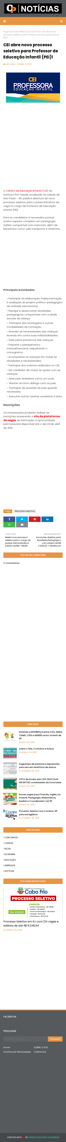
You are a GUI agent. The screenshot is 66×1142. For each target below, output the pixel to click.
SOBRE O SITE (41, 1047)
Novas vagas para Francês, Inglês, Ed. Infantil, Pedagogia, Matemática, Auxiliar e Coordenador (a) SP (40, 798)
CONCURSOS (11, 837)
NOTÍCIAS (9, 871)
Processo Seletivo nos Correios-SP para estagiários (38, 812)
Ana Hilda (10, 64)
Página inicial (10, 31)
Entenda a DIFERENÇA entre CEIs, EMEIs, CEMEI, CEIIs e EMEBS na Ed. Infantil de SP (41, 735)
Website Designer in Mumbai (43, 1137)
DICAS (8, 848)
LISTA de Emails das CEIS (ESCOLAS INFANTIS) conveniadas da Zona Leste (40, 781)
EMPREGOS (10, 865)
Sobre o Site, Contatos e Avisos (36, 748)
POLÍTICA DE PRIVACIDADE (17, 1052)
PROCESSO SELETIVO (30, 31)
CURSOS (9, 843)
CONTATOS (40, 1052)
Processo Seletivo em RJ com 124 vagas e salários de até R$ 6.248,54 (31, 924)
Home (6, 1047)
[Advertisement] (33, 152)
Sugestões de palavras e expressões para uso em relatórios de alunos (39, 765)
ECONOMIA (10, 854)
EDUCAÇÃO (10, 859)
